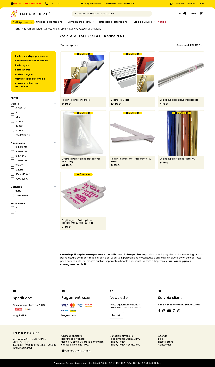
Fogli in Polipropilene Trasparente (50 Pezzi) (131, 160)
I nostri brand (165, 341)
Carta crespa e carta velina (30, 78)
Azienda (162, 336)
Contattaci (164, 344)
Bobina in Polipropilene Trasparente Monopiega (81, 160)
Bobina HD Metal (120, 99)
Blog (160, 339)
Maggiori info (20, 315)
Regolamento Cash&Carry (125, 339)
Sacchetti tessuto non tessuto (31, 60)
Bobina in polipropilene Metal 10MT (178, 158)
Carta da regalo (24, 74)
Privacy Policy (117, 341)
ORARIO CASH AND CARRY (27, 3)
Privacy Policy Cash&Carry (125, 344)
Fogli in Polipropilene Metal (76, 99)
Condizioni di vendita (121, 336)
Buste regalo (22, 65)
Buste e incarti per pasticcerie (31, 56)
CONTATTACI (54, 3)
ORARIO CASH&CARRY (78, 350)
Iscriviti (116, 315)
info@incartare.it (22, 348)
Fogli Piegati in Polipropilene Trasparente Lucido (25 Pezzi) (78, 221)
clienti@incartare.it (188, 304)
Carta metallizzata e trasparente (26, 85)
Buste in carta (22, 69)
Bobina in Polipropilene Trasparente (179, 99)
